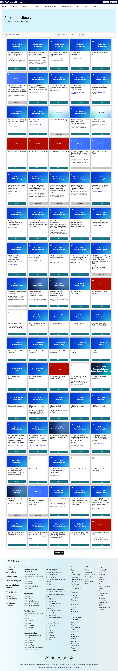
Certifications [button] (65, 6)
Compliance (102, 575)
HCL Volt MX (28, 628)
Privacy (72, 664)
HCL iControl (50, 613)
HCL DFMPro (28, 643)
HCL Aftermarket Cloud (31, 574)
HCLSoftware (13, 561)
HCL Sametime (50, 637)
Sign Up (113, 2)
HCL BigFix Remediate (31, 606)
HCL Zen (48, 584)
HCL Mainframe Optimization (33, 647)
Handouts (16, 445)
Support (73, 625)
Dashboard (14, 6)
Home (4, 6)
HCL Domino (50, 628)
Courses (37, 6)
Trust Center (75, 614)
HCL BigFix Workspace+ (53, 610)
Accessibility (103, 570)
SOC (100, 605)
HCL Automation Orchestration (34, 576)
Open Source (75, 645)
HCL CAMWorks (29, 640)
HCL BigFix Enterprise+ (53, 603)
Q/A (22, 445)
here (77, 667)
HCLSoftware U (76, 589)
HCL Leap (27, 623)
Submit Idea (75, 622)
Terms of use (93, 664)
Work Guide (42, 537)
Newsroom (74, 607)
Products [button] (25, 6)
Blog (72, 570)
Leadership (74, 597)
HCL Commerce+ (29, 581)
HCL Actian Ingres (51, 575)
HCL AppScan (28, 596)
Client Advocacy (76, 627)
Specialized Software (31, 633)
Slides (36, 92)
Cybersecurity (11, 576)
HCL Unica (27, 588)
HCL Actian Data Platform (54, 572)
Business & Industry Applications (11, 569)
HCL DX (27, 618)
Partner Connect (90, 577)
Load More (59, 553)
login (4, 557)
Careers (73, 600)
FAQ (86, 6)
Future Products (104, 593)
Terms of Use (103, 603)
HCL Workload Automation (54, 618)
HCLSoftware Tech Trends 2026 (75, 584)
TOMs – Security (76, 579)
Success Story (75, 575)
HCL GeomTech (29, 645)
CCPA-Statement (104, 586)
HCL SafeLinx (50, 635)
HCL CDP (27, 579)
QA (104, 191)
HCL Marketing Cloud (31, 586)
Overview (74, 595)
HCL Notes (49, 633)
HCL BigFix (28, 598)
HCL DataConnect (51, 577)
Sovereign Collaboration (53, 623)
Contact (94, 6)
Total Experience (12, 592)
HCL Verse (49, 640)
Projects (31, 538)
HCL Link (48, 630)
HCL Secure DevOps (31, 650)
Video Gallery (75, 577)
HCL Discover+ (29, 584)
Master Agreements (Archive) (75, 636)
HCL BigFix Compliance (32, 601)
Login (105, 2)
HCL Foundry (28, 621)
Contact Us (54, 664)
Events (78, 6)
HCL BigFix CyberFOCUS (32, 603)
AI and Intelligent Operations (55, 589)
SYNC (86, 584)
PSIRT (101, 596)
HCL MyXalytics (51, 615)
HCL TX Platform (29, 625)
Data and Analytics (13, 581)
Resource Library (50, 6)
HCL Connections (51, 625)
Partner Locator (90, 574)
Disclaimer (63, 664)
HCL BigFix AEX (51, 601)
